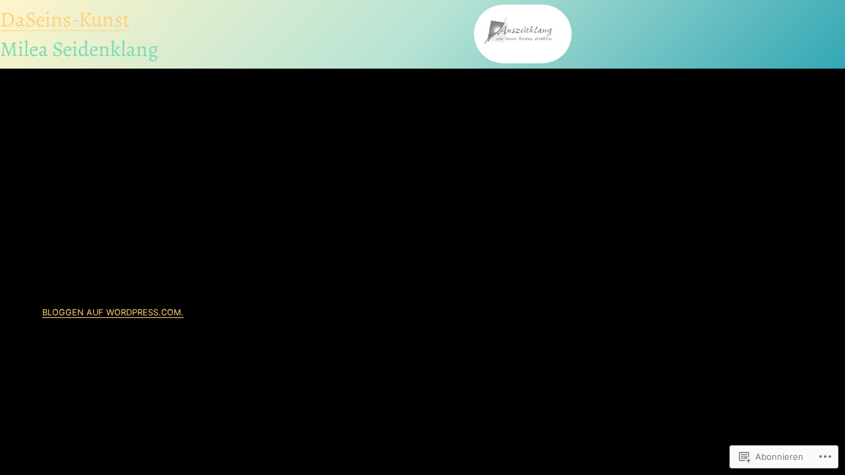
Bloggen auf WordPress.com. (113, 312)
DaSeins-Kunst (65, 19)
